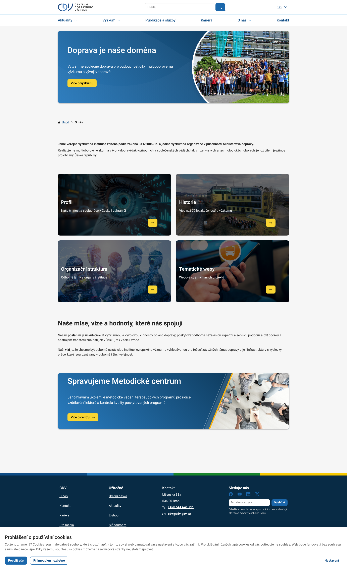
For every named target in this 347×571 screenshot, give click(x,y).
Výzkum (108, 20)
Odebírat (279, 502)
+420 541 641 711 (181, 507)
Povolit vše (16, 560)
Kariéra (206, 20)
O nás (242, 20)
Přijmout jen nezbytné (49, 560)
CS (280, 7)
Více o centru (80, 417)
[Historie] (271, 223)
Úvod (65, 122)
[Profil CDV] (152, 223)
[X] (257, 495)
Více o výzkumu (82, 83)
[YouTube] (240, 495)
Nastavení (332, 560)
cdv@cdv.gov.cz (179, 514)
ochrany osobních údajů (253, 513)
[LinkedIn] (248, 495)
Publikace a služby (160, 20)
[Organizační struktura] (152, 289)
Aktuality (65, 20)
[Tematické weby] (271, 289)
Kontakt (283, 20)
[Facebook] (231, 495)
